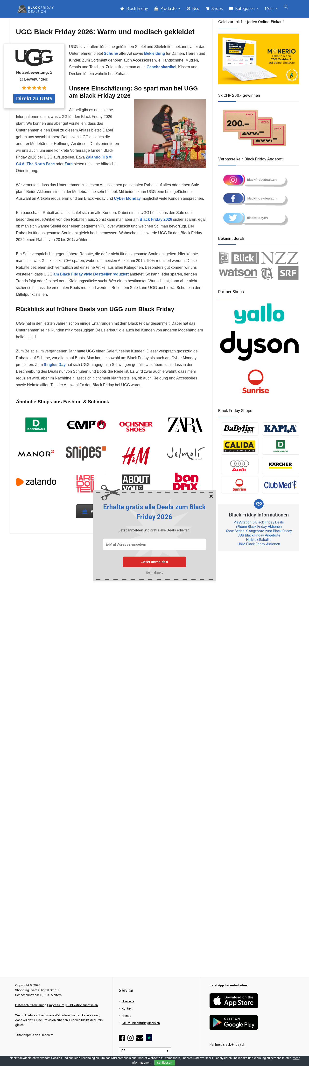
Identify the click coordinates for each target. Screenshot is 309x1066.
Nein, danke (154, 572)
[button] (154, 512)
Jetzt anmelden (154, 562)
